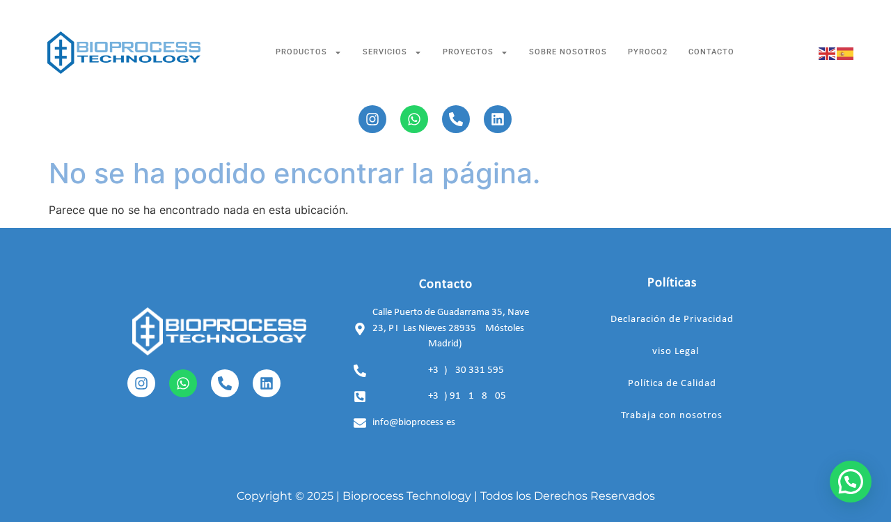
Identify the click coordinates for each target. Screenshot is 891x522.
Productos (301, 51)
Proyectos (468, 51)
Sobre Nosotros (568, 51)
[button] (851, 481)
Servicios (385, 51)
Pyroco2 (648, 51)
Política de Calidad (672, 383)
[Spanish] (846, 52)
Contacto (711, 51)
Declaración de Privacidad (672, 319)
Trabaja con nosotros (672, 415)
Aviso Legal (672, 351)
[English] (828, 52)
